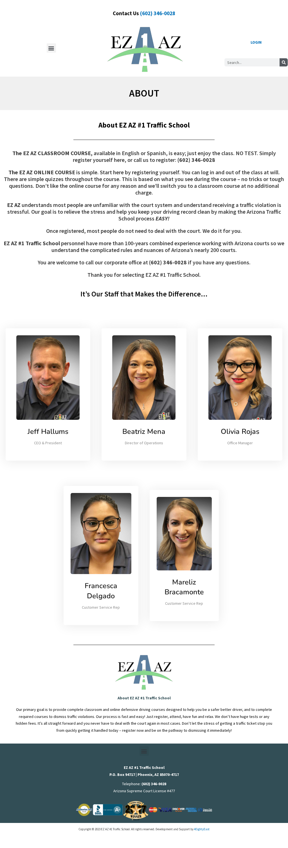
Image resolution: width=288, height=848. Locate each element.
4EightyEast (202, 829)
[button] (51, 48)
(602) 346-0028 (157, 13)
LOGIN (256, 42)
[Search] (284, 62)
